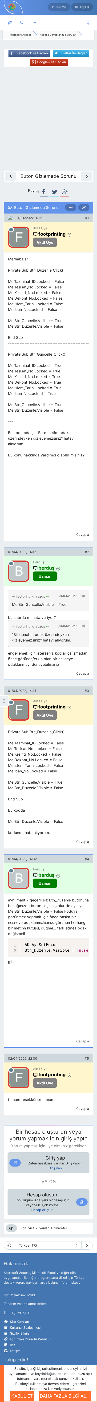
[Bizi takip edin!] (87, 22)
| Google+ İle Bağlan (50, 62)
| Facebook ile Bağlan (31, 53)
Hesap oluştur (42, 1210)
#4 (87, 859)
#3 (87, 691)
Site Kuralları (19, 1322)
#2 (87, 552)
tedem (42, 1304)
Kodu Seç (58, 942)
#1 (87, 218)
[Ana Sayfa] (10, 22)
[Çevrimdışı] (11, 229)
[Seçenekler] (70, 207)
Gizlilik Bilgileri (20, 1333)
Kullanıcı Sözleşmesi (25, 1327)
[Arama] (22, 22)
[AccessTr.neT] (12, 6)
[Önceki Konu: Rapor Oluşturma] (10, 176)
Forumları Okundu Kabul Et (30, 1339)
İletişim (15, 1351)
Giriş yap (55, 1168)
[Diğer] (34, 22)
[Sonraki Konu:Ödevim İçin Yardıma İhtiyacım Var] (86, 176)
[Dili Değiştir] (87, 1245)
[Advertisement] (48, 119)
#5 (87, 1058)
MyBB (31, 1295)
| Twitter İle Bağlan (72, 53)
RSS (13, 1345)
